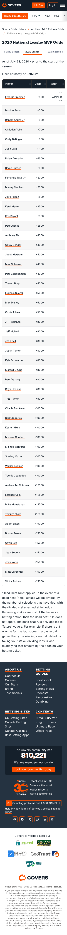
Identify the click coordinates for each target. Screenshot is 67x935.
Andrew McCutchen (17, 485)
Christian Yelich (14, 129)
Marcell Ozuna (13, 369)
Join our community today (33, 769)
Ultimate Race (45, 726)
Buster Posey (13, 533)
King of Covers (46, 722)
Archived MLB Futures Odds (47, 29)
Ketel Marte (12, 206)
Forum (8, 811)
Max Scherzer (13, 264)
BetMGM (32, 74)
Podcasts (42, 693)
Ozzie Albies (12, 312)
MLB (56, 15)
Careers (10, 680)
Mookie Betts (13, 110)
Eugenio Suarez (14, 292)
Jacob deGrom (14, 254)
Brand (9, 688)
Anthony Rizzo (13, 235)
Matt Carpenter (14, 571)
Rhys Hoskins (13, 389)
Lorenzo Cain (13, 494)
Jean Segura (12, 552)
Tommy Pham (13, 513)
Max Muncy (12, 302)
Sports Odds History (14, 29)
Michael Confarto (15, 437)
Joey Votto (11, 562)
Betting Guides (43, 671)
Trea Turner (12, 398)
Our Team (11, 684)
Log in (52, 5)
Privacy (15, 808)
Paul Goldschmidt (15, 273)
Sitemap (56, 808)
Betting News (45, 688)
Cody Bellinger (13, 139)
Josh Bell (10, 340)
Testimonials (13, 693)
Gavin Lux (11, 542)
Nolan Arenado (14, 158)
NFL (34, 15)
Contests (44, 711)
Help (7, 808)
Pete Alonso (12, 225)
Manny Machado (15, 187)
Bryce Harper (13, 167)
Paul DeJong (12, 379)
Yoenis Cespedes (15, 475)
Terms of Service (30, 808)
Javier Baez (12, 196)
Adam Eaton (12, 523)
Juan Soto (11, 148)
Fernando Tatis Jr (15, 177)
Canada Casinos (16, 730)
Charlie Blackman (15, 408)
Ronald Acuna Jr (14, 119)
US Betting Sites (16, 718)
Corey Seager (13, 244)
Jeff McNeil (12, 331)
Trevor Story (12, 283)
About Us (13, 669)
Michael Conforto (15, 446)
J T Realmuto (13, 321)
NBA (47, 15)
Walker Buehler (14, 465)
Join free (38, 5)
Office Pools (44, 730)
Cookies (45, 808)
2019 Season (12, 51)
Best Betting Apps (17, 735)
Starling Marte (13, 456)
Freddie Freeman (15, 96)
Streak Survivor (46, 718)
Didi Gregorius (13, 417)
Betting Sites (17, 711)
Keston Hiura (12, 427)
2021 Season (54, 51)
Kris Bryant (11, 216)
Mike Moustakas (15, 504)
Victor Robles (13, 581)
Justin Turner (13, 350)
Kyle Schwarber (14, 360)
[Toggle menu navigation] (62, 5)
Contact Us (12, 676)
